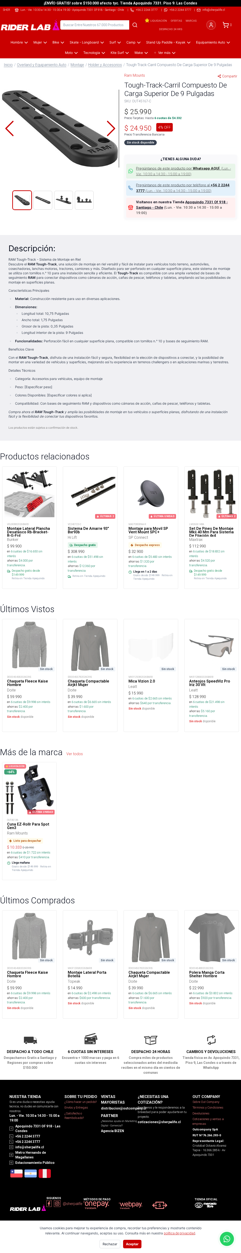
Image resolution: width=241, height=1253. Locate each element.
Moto (69, 53)
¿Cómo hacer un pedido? (80, 1102)
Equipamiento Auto (210, 42)
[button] (60, 128)
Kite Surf (117, 53)
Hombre (17, 42)
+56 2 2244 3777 (180, 10)
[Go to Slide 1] (22, 200)
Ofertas (176, 20)
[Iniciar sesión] (211, 25)
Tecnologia (91, 53)
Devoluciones (201, 1113)
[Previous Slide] (9, 128)
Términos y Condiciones (208, 1107)
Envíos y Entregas (76, 1107)
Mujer (37, 42)
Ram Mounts (134, 75)
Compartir (229, 76)
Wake (138, 53)
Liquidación (158, 20)
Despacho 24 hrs (170, 29)
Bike (55, 42)
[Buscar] (135, 25)
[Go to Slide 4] (84, 200)
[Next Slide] (111, 128)
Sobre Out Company (206, 1102)
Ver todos (74, 753)
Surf (112, 42)
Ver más (164, 53)
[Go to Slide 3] (63, 200)
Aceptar (132, 1244)
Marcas (191, 20)
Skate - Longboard (84, 42)
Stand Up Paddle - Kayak (165, 42)
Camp (131, 42)
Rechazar (110, 1244)
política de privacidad (179, 1233)
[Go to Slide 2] (42, 200)
